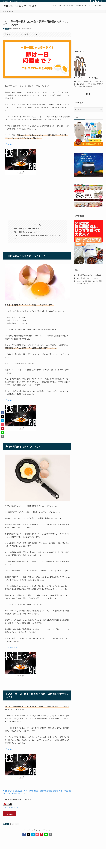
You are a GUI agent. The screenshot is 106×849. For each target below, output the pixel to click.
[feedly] (93, 1)
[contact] (98, 1)
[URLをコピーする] (50, 834)
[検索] (101, 1)
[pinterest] (90, 1)
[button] (24, 834)
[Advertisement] (37, 199)
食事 (16, 824)
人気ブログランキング (10, 807)
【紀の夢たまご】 (11, 144)
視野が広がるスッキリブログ (20, 6)
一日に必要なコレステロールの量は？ (28, 228)
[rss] (96, 1)
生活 (7, 28)
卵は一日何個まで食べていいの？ (26, 232)
